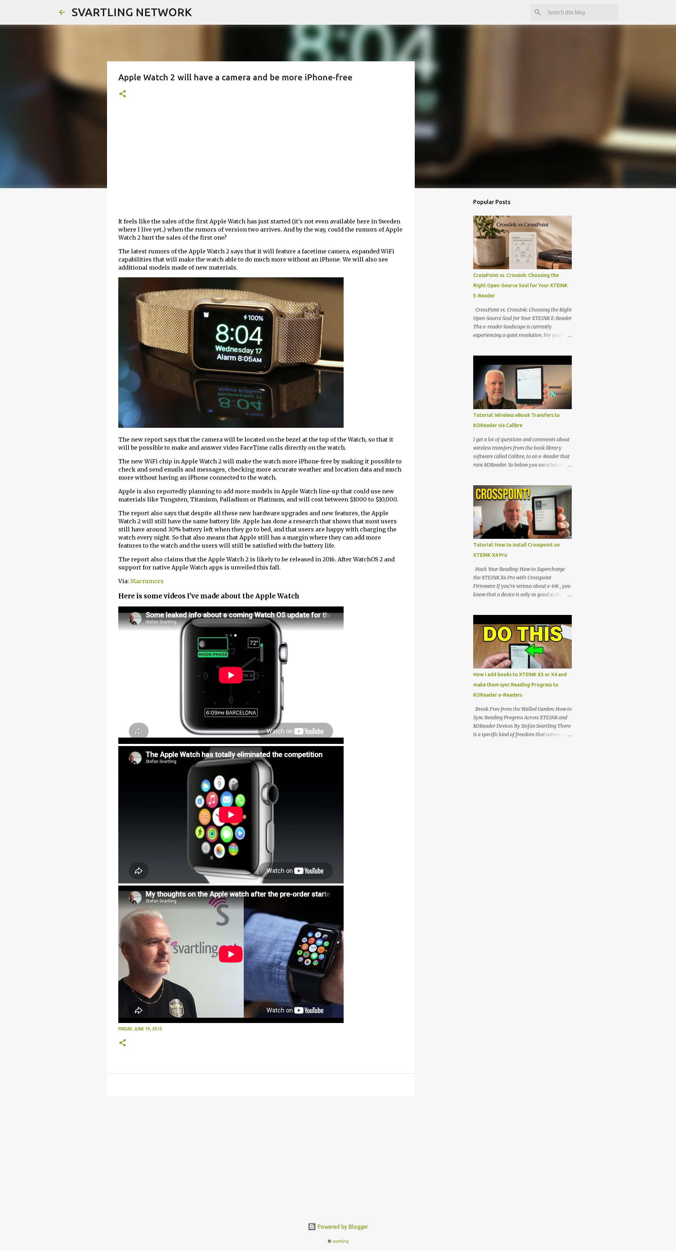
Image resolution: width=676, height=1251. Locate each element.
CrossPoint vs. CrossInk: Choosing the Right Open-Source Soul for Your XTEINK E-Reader (520, 285)
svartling (340, 1241)
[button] (122, 94)
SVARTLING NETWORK (132, 12)
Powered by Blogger (342, 1227)
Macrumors (147, 581)
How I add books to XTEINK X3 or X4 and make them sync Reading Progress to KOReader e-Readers (520, 685)
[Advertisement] (260, 162)
